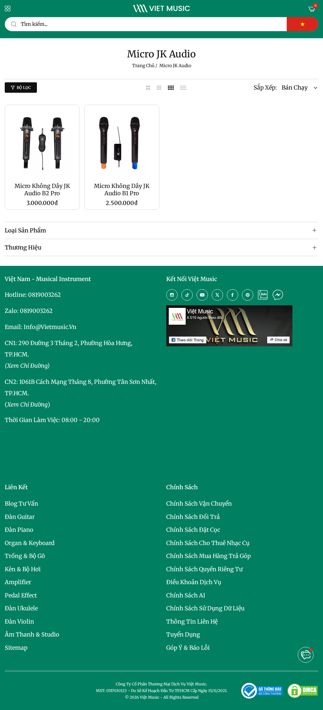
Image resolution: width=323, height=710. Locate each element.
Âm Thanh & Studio (32, 634)
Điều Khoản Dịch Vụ (193, 582)
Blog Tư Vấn (21, 503)
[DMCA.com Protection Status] (302, 691)
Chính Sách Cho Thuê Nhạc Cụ (208, 543)
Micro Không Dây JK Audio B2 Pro (42, 189)
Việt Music (149, 697)
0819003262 (44, 294)
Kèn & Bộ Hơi (23, 569)
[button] (71, 117)
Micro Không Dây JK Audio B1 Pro (122, 189)
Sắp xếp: (265, 87)
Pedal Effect (21, 595)
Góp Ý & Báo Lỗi (188, 647)
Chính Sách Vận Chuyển (199, 503)
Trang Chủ (143, 65)
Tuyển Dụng (183, 634)
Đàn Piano (19, 529)
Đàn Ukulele (21, 608)
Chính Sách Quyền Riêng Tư (204, 569)
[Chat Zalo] (262, 295)
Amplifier (18, 582)
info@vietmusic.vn (50, 327)
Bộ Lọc (24, 87)
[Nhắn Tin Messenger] (278, 295)
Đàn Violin (19, 621)
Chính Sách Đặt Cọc (193, 529)
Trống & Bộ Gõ (25, 556)
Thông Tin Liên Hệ (192, 621)
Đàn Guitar (20, 516)
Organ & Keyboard (30, 543)
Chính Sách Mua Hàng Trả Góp (208, 556)
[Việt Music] (161, 8)
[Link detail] (172, 295)
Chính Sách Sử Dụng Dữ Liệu (205, 608)
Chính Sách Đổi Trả (193, 516)
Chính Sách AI (185, 595)
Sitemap (16, 647)
